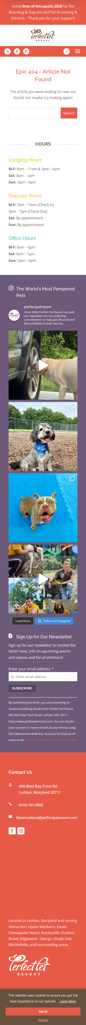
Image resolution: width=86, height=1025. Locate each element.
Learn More (68, 1001)
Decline (43, 1020)
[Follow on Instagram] (26, 51)
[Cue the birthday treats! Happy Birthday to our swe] (43, 436)
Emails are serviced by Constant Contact (51, 740)
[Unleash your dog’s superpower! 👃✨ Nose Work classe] (43, 365)
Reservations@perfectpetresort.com (46, 817)
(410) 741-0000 (31, 805)
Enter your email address (31, 668)
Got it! (43, 1011)
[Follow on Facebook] (17, 51)
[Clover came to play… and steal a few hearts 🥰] (43, 507)
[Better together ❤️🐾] (43, 579)
